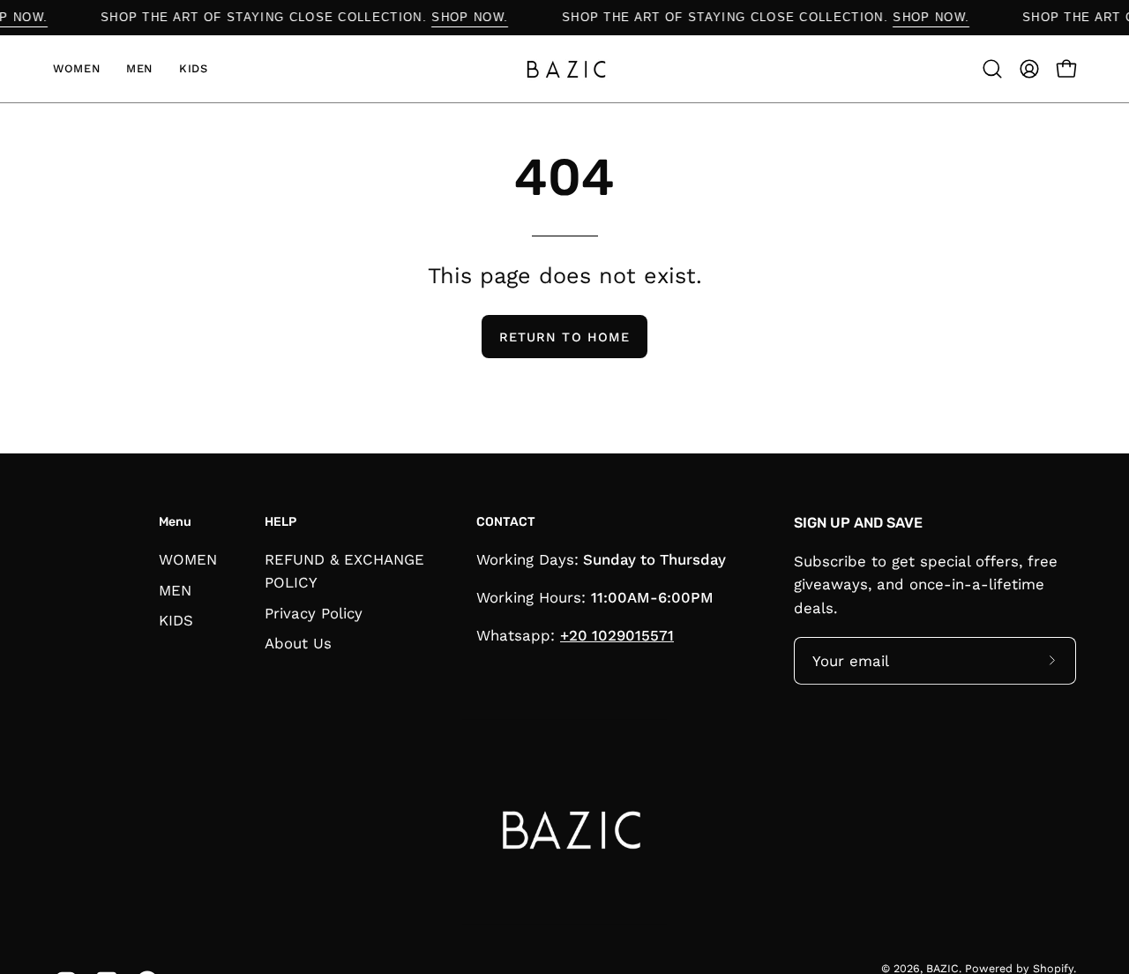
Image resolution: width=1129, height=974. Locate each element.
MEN (175, 589)
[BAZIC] (564, 69)
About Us (298, 643)
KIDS (176, 620)
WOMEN (188, 559)
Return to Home (564, 337)
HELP (280, 521)
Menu (175, 521)
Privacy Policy (314, 612)
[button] (992, 68)
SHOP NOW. (480, 17)
